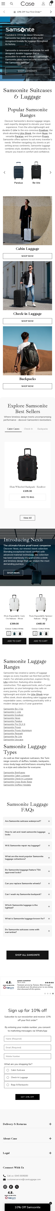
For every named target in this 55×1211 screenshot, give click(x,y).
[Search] (11, 3)
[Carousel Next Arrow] (50, 172)
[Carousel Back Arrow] (4, 172)
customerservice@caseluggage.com (24, 1179)
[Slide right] (50, 12)
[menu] (3, 3)
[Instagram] (5, 1187)
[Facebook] (11, 1187)
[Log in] (43, 3)
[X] (17, 1187)
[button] (10, 1196)
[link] (27, 986)
